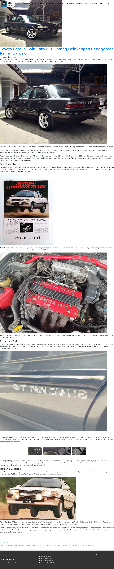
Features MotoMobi (45, 556)
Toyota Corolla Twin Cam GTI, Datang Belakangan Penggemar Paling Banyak (56, 51)
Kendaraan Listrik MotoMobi (47, 562)
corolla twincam (46, 545)
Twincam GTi (91, 545)
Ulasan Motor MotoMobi (46, 560)
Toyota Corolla (71, 545)
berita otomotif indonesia (14, 545)
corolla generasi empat (37, 545)
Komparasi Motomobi (45, 565)
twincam (85, 545)
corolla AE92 (29, 545)
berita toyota (23, 545)
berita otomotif (4, 545)
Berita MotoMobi (44, 554)
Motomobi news (60, 545)
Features (6, 542)
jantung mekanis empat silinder (79, 169)
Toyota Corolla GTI (78, 545)
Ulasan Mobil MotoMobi (46, 558)
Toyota (66, 545)
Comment (12, 57)
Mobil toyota (53, 545)
